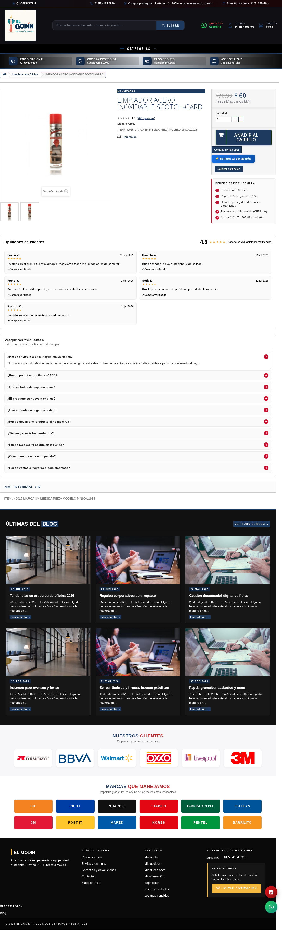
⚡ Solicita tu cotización (233, 158)
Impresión (130, 136)
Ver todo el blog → (252, 523)
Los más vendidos (156, 895)
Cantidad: (222, 113)
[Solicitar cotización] (271, 892)
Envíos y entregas (94, 863)
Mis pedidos (152, 863)
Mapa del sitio (91, 883)
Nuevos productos (156, 889)
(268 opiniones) (146, 118)
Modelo (122, 123)
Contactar (88, 876)
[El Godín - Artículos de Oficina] (20, 25)
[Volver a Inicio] (4, 75)
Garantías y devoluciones (99, 870)
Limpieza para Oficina (25, 74)
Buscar (173, 25)
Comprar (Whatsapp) (226, 149)
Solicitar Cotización (236, 888)
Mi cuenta (151, 857)
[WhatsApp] (271, 907)
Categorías (139, 48)
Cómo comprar (92, 857)
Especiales (151, 883)
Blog (3, 913)
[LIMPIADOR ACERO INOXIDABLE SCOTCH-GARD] (9, 212)
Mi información (154, 876)
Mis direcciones (155, 870)
